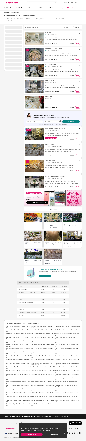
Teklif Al (72, 43)
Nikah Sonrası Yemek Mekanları (67, 18)
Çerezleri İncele (54, 434)
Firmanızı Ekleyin (45, 276)
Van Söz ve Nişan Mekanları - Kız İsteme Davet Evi (42, 400)
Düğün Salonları (31, 18)
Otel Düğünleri (21, 18)
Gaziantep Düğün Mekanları (12, 12)
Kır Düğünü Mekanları (11, 18)
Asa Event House (50, 160)
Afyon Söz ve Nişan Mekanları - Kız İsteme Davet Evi (67, 326)
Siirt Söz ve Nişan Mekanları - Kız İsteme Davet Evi (42, 392)
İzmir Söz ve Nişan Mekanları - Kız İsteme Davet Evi (18, 363)
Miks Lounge (28, 225)
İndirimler (42, 7)
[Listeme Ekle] (79, 97)
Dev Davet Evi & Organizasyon (54, 48)
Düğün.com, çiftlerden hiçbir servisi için (52, 124)
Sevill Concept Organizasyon (52, 243)
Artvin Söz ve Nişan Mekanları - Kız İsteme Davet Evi (18, 333)
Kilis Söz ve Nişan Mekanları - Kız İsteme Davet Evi (18, 370)
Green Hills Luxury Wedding (71, 243)
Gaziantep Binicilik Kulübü (70, 225)
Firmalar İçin (79, 2)
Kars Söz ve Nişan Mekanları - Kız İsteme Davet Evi (43, 366)
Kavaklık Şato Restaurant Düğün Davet (56, 176)
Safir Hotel (27, 243)
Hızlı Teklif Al (71, 7)
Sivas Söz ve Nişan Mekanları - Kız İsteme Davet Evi (18, 396)
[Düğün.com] (12, 2)
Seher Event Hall (49, 225)
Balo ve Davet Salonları (52, 18)
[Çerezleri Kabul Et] (65, 424)
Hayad (26, 262)
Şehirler (70, 428)
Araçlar (62, 7)
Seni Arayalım (71, 121)
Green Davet (48, 96)
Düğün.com (8, 416)
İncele (77, 43)
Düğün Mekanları (9, 7)
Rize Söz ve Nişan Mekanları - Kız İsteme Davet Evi (18, 389)
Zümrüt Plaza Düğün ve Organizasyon (50, 263)
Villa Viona (48, 32)
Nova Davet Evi (49, 80)
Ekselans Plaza (49, 144)
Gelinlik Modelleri (52, 7)
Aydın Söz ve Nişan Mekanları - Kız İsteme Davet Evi (43, 333)
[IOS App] (75, 423)
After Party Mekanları (10, 21)
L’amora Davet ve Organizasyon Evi (55, 128)
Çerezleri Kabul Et (31, 434)
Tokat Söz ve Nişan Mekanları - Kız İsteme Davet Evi (67, 396)
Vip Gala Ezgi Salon (50, 64)
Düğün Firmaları (21, 7)
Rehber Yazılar (32, 7)
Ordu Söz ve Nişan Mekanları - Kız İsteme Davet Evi (43, 385)
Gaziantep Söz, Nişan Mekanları (44, 416)
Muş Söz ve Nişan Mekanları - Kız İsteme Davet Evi (67, 381)
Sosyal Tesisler (40, 18)
